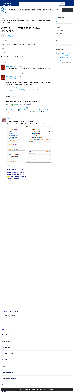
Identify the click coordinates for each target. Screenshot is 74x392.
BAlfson (9, 119)
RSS (64, 45)
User (72, 3)
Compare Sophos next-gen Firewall (16, 108)
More (58, 10)
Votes (27, 73)
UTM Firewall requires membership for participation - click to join (37, 389)
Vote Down (9, 115)
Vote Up (7, 115)
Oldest (21, 73)
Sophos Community (12, 110)
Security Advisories (30, 106)
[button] (62, 4)
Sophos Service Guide (25, 104)
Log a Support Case (12, 104)
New (68, 10)
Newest (33, 73)
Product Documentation (26, 110)
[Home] (9, 4)
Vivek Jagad (9, 66)
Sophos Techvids (39, 110)
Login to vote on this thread (58, 22)
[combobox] (39, 4)
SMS (46, 110)
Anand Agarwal (9, 36)
